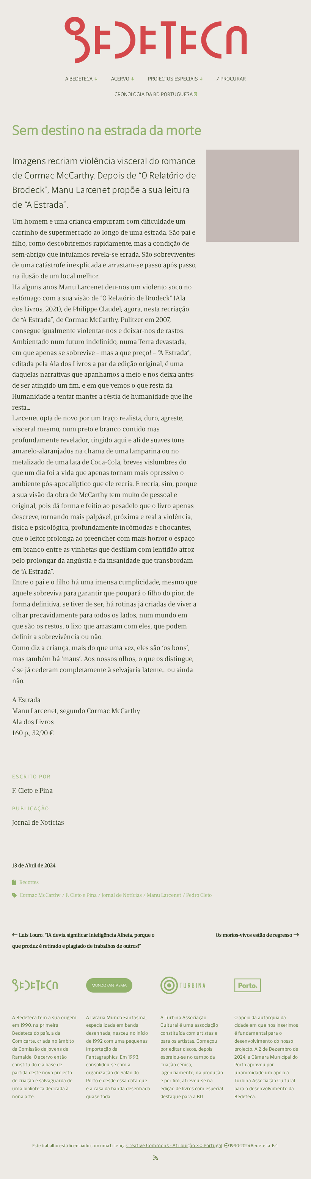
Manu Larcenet (164, 895)
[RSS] (155, 1158)
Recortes (29, 882)
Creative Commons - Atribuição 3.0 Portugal (174, 1145)
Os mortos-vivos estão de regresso (254, 935)
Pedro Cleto (199, 895)
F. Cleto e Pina (81, 895)
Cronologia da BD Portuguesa (154, 94)
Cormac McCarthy (40, 895)
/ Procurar (231, 79)
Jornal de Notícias (122, 895)
